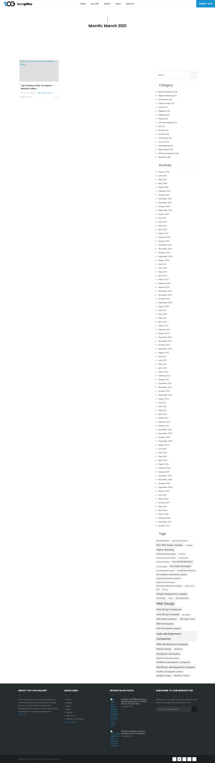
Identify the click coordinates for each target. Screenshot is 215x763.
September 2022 (165, 348)
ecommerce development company (166, 558)
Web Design (42, 93)
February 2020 (164, 468)
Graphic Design (164, 103)
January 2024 (163, 287)
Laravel (161, 107)
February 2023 (164, 329)
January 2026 (163, 195)
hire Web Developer (180, 566)
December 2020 (165, 429)
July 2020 (162, 448)
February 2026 (164, 191)
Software (162, 134)
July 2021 (162, 402)
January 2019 (163, 502)
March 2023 (163, 325)
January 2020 (163, 472)
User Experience (182, 598)
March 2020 (163, 464)
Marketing (162, 115)
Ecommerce (163, 99)
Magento (162, 111)
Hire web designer (162, 566)
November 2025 (165, 202)
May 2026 (162, 179)
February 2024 (164, 283)
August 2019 (163, 491)
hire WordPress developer (186, 571)
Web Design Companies (169, 609)
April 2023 (162, 322)
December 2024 (165, 245)
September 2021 (165, 395)
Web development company (172, 644)
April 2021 (162, 414)
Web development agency (169, 628)
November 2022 (165, 341)
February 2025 (164, 237)
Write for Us (71, 715)
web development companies (169, 636)
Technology (163, 138)
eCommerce (182, 554)
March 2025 (163, 233)
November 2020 (165, 433)
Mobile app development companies (169, 586)
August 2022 (163, 352)
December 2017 (165, 522)
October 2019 (164, 483)
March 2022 (163, 372)
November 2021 (165, 387)
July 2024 (162, 264)
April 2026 (162, 183)
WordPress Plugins (164, 675)
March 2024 (163, 279)
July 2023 (162, 310)
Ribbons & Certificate (75, 719)
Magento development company (166, 582)
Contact (130, 3)
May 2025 (162, 225)
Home (83, 3)
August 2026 (163, 171)
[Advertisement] (85, 44)
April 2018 (162, 510)
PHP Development (166, 122)
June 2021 (162, 406)
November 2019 (165, 479)
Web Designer (186, 615)
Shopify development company (172, 593)
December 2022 (165, 337)
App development (163, 541)
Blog (118, 3)
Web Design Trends (187, 619)
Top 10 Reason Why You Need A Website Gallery (36, 87)
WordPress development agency (168, 658)
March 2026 (163, 187)
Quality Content (189, 586)
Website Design (164, 648)
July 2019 (162, 495)
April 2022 (162, 368)
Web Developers (165, 623)
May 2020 (162, 456)
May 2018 (162, 506)
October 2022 (164, 345)
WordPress (162, 157)
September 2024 (165, 256)
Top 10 (50, 93)
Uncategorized (164, 145)
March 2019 (163, 498)
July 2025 (162, 218)
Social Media (161, 598)
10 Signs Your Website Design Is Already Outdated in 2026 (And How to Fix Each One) (134, 701)
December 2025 (165, 198)
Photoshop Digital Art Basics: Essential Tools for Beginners (133, 732)
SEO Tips (165, 590)
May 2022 (162, 364)
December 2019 (165, 475)
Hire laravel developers (163, 562)
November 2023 (165, 295)
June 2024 (162, 268)
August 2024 (163, 260)
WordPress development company (176, 667)
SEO (160, 126)
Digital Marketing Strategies (166, 554)
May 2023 (162, 318)
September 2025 (165, 210)
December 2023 (165, 291)
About (107, 3)
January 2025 (163, 241)
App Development (166, 91)
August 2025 (163, 214)
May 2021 (162, 410)
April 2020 (162, 460)
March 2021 (163, 418)
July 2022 (162, 356)
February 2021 (164, 422)
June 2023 (162, 314)
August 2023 (163, 306)
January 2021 (163, 425)
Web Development (166, 153)
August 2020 (163, 445)
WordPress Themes (181, 675)
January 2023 (163, 333)
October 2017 (164, 525)
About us (22, 714)
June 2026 (162, 175)
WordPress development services (170, 671)
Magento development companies (169, 578)
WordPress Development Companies (173, 662)
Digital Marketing (165, 95)
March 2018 (163, 514)
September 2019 (165, 487)
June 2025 (162, 221)
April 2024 (162, 275)
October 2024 (164, 252)
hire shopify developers (182, 561)
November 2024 (165, 248)
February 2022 (164, 375)
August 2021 (163, 398)
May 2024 (162, 272)
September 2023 (165, 302)
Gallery (95, 3)
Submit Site (205, 3)
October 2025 (164, 206)
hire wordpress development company (172, 574)
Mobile (161, 118)
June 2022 (162, 360)
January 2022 (163, 379)
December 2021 (165, 383)
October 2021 (164, 391)
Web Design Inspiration (167, 619)
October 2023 (164, 298)
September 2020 (165, 441)
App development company (179, 541)
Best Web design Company (170, 544)
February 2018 (164, 518)
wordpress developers (168, 653)
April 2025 (162, 229)
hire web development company (166, 571)
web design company (168, 614)
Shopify (161, 130)
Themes (170, 598)
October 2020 (164, 437)
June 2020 (162, 452)
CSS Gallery (189, 545)
